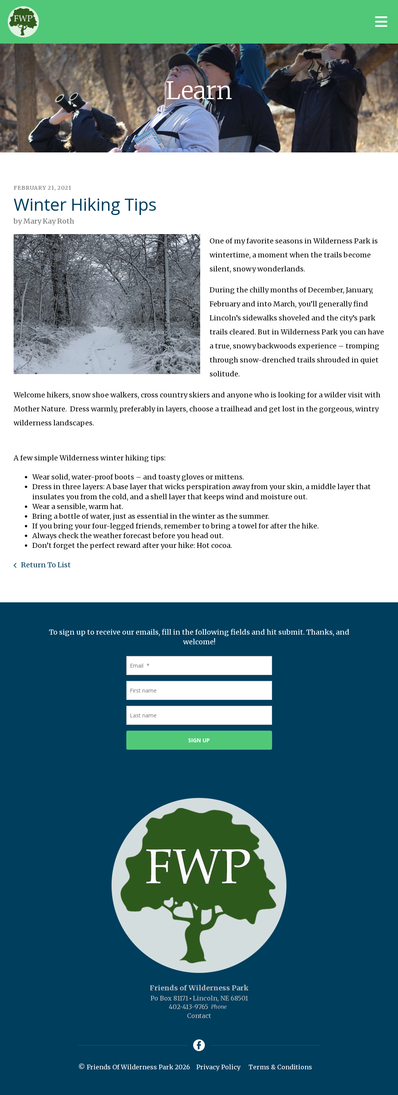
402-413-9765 (188, 1007)
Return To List (45, 564)
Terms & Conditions (280, 1067)
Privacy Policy (218, 1067)
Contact (199, 1016)
